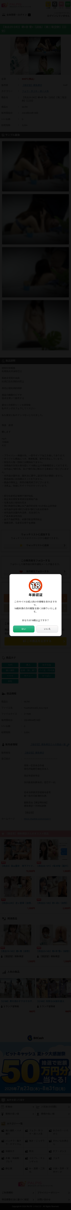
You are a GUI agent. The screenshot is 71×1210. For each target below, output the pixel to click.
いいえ (47, 629)
